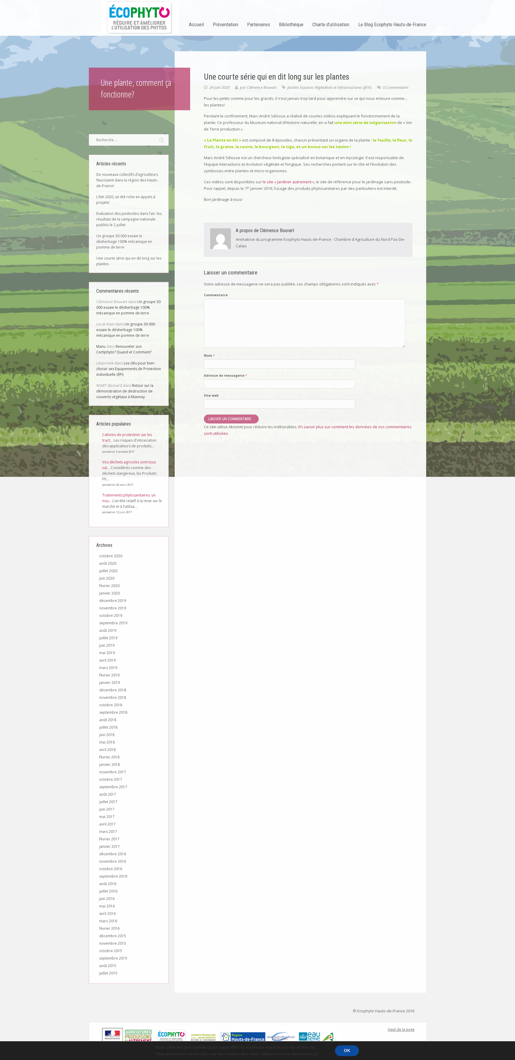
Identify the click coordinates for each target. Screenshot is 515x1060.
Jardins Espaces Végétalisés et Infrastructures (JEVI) (329, 87)
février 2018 (109, 757)
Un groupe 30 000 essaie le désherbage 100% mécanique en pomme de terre (124, 241)
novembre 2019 (112, 608)
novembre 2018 (112, 697)
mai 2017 (107, 816)
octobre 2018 (110, 704)
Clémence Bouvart (262, 87)
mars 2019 (108, 667)
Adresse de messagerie (225, 375)
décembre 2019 (112, 600)
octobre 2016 (110, 868)
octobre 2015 (110, 950)
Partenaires (258, 24)
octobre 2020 (110, 555)
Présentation (225, 24)
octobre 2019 (110, 615)
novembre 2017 (112, 772)
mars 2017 (108, 831)
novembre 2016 (112, 861)
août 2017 (107, 794)
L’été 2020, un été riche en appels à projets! (125, 199)
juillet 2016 (108, 891)
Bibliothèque (291, 24)
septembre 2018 (113, 712)
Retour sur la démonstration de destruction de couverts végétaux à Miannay (124, 391)
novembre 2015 (112, 943)
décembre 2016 (112, 853)
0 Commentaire (395, 87)
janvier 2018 (109, 764)
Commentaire (216, 295)
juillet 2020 (108, 570)
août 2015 (107, 965)
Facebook (104, 1008)
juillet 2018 (108, 727)
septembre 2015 (113, 958)
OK (347, 1050)
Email (114, 1008)
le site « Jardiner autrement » (288, 181)
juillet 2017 (108, 801)
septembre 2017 (113, 786)
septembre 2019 (113, 623)
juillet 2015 (108, 973)
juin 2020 (106, 578)
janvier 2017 (109, 846)
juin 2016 (106, 898)
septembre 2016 (113, 876)
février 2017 (109, 839)
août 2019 (107, 630)
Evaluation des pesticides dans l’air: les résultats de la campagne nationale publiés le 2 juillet (129, 219)
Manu (101, 346)
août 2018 (107, 719)
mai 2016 (107, 906)
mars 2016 (108, 921)
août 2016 (107, 883)
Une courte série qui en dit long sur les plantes (128, 261)
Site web (211, 395)
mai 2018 (107, 742)
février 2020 (109, 585)
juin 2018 (106, 734)
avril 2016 (107, 913)
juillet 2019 (108, 637)
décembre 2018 (112, 690)
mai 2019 (107, 652)
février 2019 (109, 675)
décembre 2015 (112, 935)
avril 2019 (107, 660)
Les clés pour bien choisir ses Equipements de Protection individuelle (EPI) (128, 369)
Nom (209, 355)
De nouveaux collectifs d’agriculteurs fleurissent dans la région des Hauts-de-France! (127, 180)
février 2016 (109, 928)
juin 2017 (106, 809)
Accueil (196, 24)
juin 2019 (106, 645)
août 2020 (107, 563)
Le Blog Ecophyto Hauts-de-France (392, 24)
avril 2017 (107, 824)
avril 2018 (107, 749)
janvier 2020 (109, 593)
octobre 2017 (110, 779)
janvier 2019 (109, 682)
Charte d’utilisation (330, 24)
